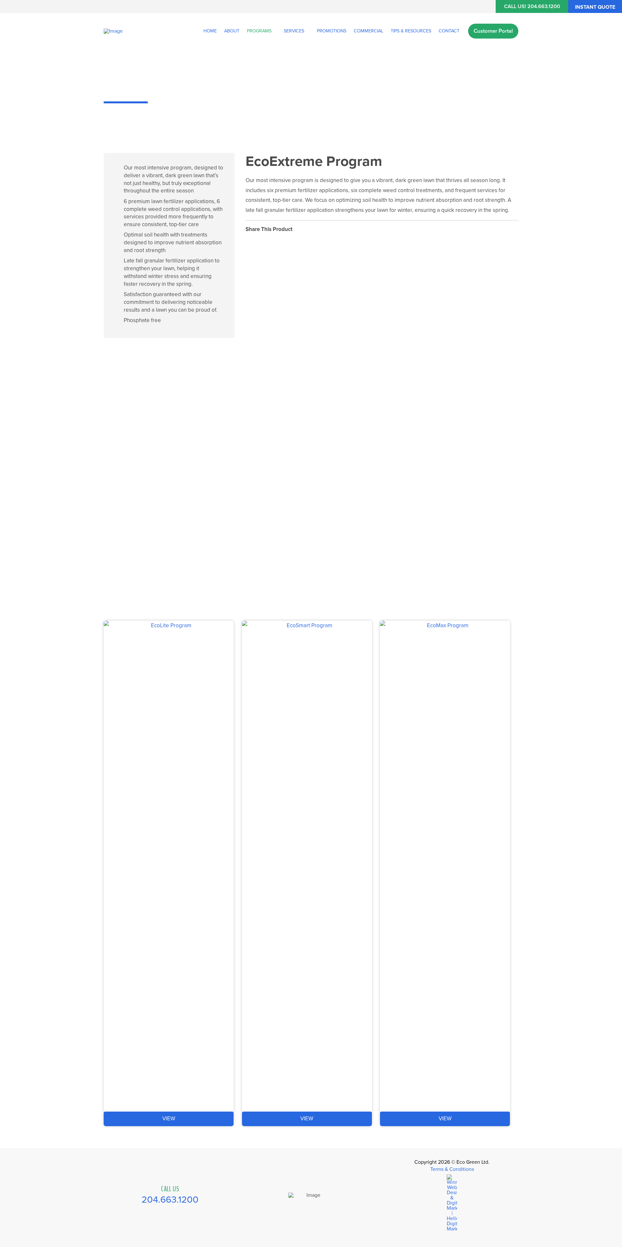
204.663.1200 (170, 1199)
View (168, 1118)
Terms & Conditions (452, 1169)
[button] (595, 6)
